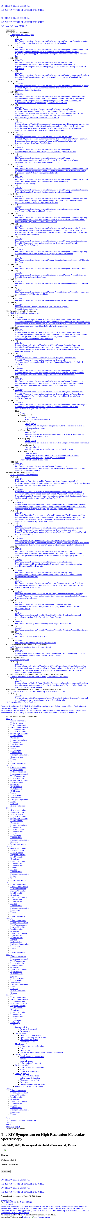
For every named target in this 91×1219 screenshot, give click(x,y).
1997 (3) (18, 628)
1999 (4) (18, 621)
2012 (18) (19, 196)
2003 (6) (18, 602)
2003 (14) (19, 402)
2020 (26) (19, 107)
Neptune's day (59, 434)
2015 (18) (19, 356)
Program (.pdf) (44, 43)
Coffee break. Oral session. (54, 456)
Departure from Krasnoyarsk (35, 426)
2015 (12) (19, 538)
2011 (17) (18, 207)
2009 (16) (19, 215)
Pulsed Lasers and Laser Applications (24, 475)
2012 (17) (19, 368)
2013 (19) (19, 188)
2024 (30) (19, 60)
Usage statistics (8, 1204)
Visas (17, 109)
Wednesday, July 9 (32, 447)
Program (35, 43)
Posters (23, 67)
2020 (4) (18, 681)
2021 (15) (19, 502)
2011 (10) (18, 560)
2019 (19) (19, 343)
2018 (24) (19, 135)
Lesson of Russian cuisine (63, 449)
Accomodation (56, 128)
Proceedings (54, 43)
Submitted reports (25, 43)
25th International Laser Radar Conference (22, 702)
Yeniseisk (51, 443)
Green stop (34, 458)
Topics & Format (36, 320)
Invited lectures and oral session (36, 434)
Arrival (59, 519)
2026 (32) (19, 39)
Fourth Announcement (72, 75)
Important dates (54, 52)
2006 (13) (19, 249)
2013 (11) (18, 549)
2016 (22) (19, 156)
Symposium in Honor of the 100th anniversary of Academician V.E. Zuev (38, 692)
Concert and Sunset (37, 428)
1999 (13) (19, 464)
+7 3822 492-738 (10, 1202)
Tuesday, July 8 (30, 441)
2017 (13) (19, 526)
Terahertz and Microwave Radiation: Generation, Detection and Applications (39, 677)
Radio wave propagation (19, 660)
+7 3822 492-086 (25, 1202)
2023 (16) (19, 490)
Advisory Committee (71, 228)
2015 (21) (19, 166)
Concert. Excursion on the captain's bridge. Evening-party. (42, 1052)
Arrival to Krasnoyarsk (33, 419)
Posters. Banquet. (61, 443)
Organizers (27, 64)
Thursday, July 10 (31, 453)
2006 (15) (19, 390)
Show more (6, 1171)
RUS (21, 26)
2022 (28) (19, 84)
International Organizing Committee (36, 200)
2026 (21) (19, 317)
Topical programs (33, 128)
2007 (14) (19, 239)
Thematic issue (53, 103)
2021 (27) (19, 94)
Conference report (32, 103)
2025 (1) (18, 696)
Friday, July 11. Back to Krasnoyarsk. (34, 460)
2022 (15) (19, 651)
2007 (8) (18, 581)
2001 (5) (18, 613)
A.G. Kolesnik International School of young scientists (30, 647)
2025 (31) (19, 47)
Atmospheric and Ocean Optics (22, 35)
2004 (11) (18, 266)
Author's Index (44, 54)
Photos (80, 54)
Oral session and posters (29, 1040)
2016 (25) (19, 664)
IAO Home (5, 26)
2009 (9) (18, 570)
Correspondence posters (35, 67)
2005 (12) (19, 258)
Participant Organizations (59, 54)
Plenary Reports (66, 64)
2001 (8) (18, 290)
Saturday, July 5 (31, 417)
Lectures (25, 362)
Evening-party (47, 419)
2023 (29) (19, 73)
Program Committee (71, 50)
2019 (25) (19, 122)
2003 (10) (19, 273)
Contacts (55, 118)
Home (8, 1118)
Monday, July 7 (30, 432)
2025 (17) (19, 479)
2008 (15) (19, 226)
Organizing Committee (72, 41)
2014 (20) (19, 177)
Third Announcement (56, 41)
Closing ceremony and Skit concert (52, 458)
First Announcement (22, 41)
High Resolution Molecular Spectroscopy (25, 313)
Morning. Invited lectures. (34, 456)
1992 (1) (18, 640)
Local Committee (29, 77)
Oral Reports (61, 113)
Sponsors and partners (40, 52)
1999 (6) (18, 305)
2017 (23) (19, 147)
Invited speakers (54, 64)
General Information (22, 124)
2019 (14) (19, 513)
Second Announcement (39, 41)
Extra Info (62, 43)
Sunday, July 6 (30, 424)
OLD (25, 26)
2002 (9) (18, 281)
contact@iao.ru (6, 1200)
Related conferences (31, 234)
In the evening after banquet (78, 443)
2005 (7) (18, 592)
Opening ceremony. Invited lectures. (59, 426)
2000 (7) (18, 298)
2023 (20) (19, 330)
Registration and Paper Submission (28, 481)
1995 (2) (18, 634)
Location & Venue (37, 345)
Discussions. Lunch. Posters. (30, 1080)
